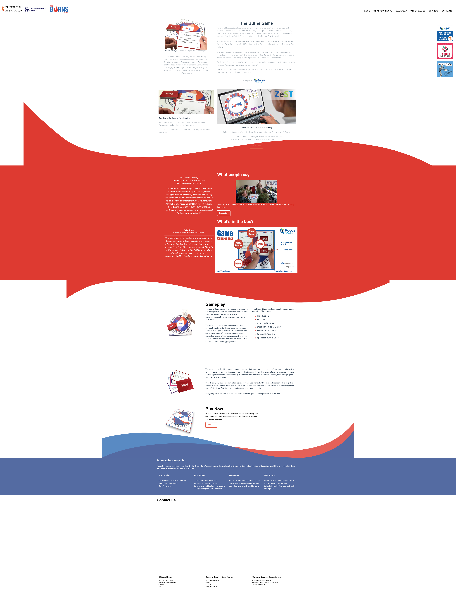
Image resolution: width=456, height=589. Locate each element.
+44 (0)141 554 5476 (271, 582)
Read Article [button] (223, 213)
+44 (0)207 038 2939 (212, 586)
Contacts (447, 11)
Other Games (417, 11)
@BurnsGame (262, 584)
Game (367, 11)
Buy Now (433, 11)
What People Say (382, 11)
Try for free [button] (256, 146)
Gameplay (401, 11)
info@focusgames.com (264, 580)
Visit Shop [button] (211, 425)
